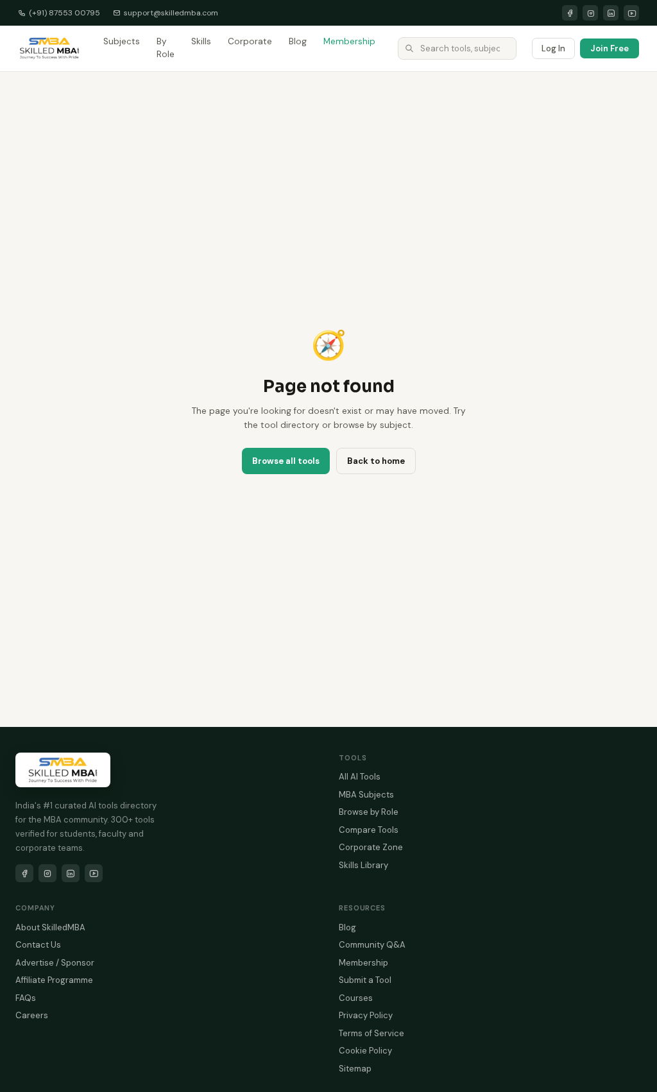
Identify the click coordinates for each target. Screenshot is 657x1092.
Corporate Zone (371, 847)
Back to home (376, 461)
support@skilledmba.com (171, 13)
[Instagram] (590, 13)
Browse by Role (368, 811)
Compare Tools (368, 829)
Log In (553, 48)
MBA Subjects (366, 794)
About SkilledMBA (50, 927)
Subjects (121, 41)
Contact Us (38, 944)
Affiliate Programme (54, 980)
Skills (201, 41)
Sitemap (355, 1068)
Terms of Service (371, 1033)
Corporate (250, 41)
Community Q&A (372, 944)
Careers (31, 1015)
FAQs (25, 998)
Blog (298, 41)
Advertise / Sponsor (54, 962)
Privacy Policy (366, 1015)
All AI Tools (359, 776)
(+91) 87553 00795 (64, 13)
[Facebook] (569, 13)
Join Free (609, 48)
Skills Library (363, 865)
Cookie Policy (365, 1050)
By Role (166, 48)
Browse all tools (286, 461)
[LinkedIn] (611, 13)
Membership (349, 41)
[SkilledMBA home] (49, 48)
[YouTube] (631, 13)
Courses (356, 998)
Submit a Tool (365, 980)
